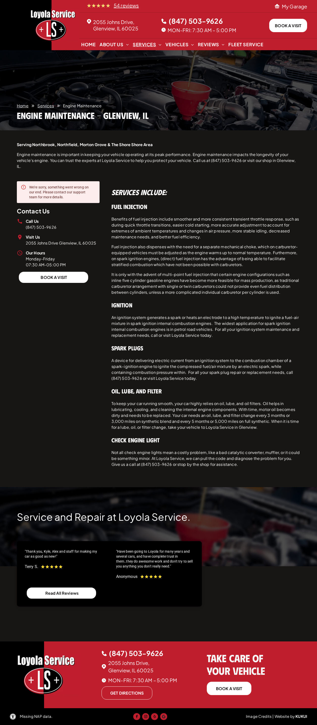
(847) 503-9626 (41, 227)
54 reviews (126, 5)
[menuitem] (88, 45)
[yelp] (154, 717)
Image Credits (259, 716)
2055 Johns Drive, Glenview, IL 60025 (115, 25)
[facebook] (136, 717)
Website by (285, 716)
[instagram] (145, 717)
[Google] (163, 717)
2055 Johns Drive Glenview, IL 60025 (61, 243)
